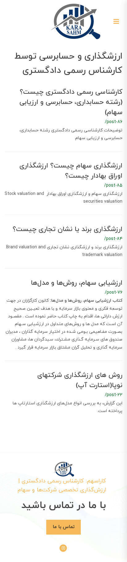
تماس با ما (64, 526)
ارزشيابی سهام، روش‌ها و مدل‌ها (76, 283)
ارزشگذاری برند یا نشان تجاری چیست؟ (67, 229)
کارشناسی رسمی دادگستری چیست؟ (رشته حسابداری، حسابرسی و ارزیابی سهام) (70, 102)
